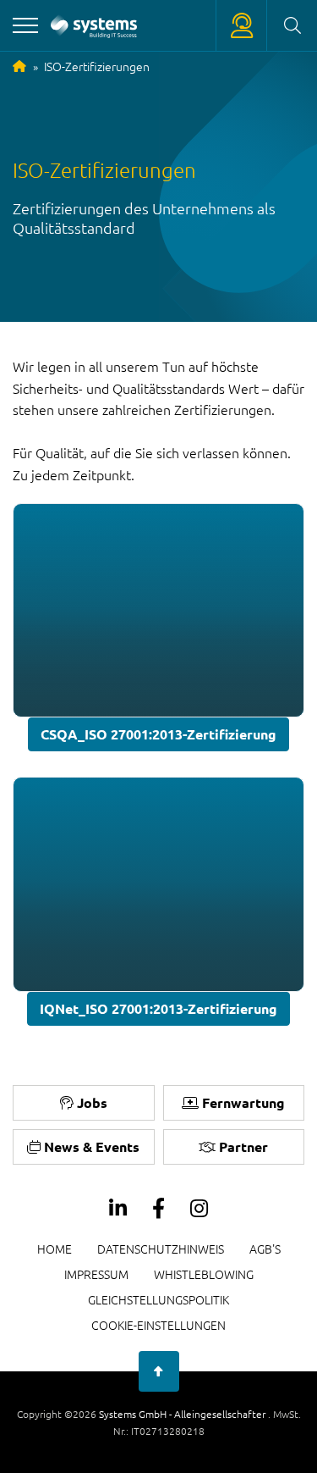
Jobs (92, 1102)
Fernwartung (243, 1102)
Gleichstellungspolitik (158, 1299)
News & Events (91, 1146)
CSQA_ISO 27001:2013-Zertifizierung (158, 734)
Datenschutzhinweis (160, 1248)
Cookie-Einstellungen (158, 1324)
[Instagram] (199, 1209)
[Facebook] (158, 1209)
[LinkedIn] (118, 1209)
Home (54, 1248)
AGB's (265, 1248)
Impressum (96, 1273)
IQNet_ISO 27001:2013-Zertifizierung (158, 1008)
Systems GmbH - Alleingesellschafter (183, 1413)
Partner (243, 1146)
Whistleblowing (204, 1273)
